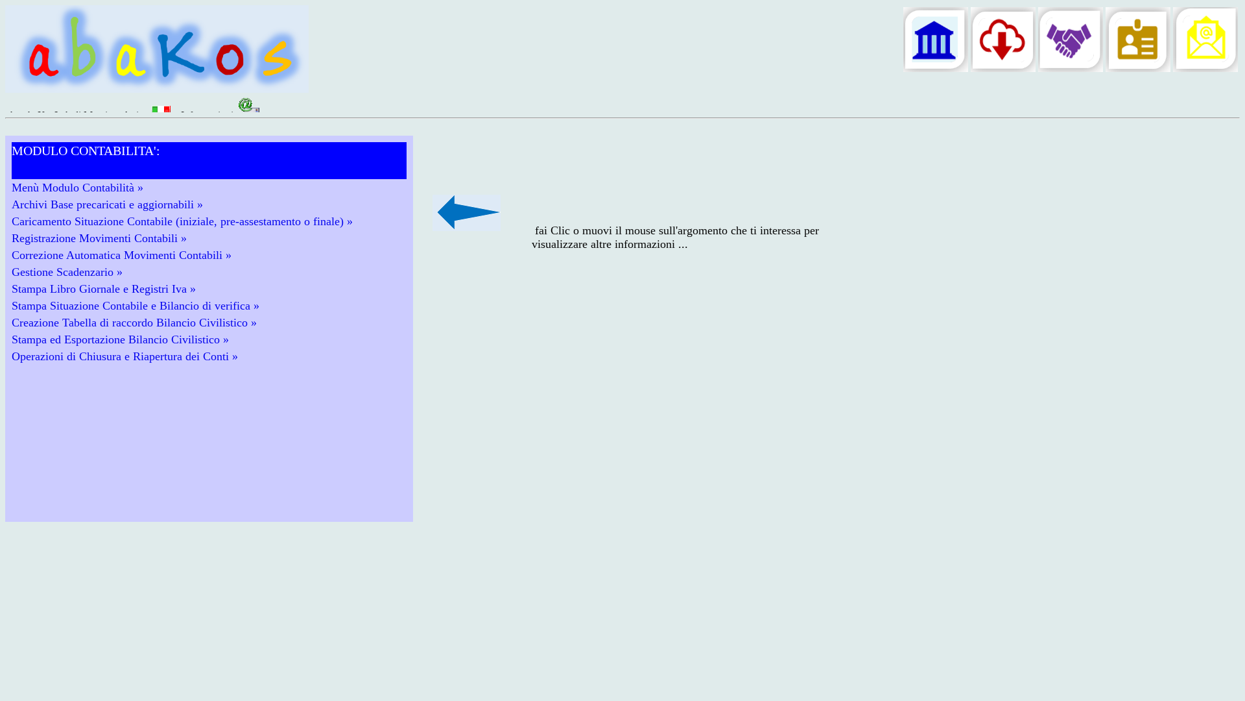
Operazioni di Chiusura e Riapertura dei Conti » (125, 356)
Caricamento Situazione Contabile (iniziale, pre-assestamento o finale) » (182, 221)
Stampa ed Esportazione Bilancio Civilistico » (120, 339)
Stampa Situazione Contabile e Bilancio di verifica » (135, 305)
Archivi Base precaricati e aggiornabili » (107, 204)
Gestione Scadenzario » (67, 271)
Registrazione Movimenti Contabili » (99, 238)
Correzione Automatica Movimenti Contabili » (121, 255)
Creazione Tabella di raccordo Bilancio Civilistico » (134, 322)
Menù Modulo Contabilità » (77, 187)
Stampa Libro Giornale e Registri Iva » (104, 288)
